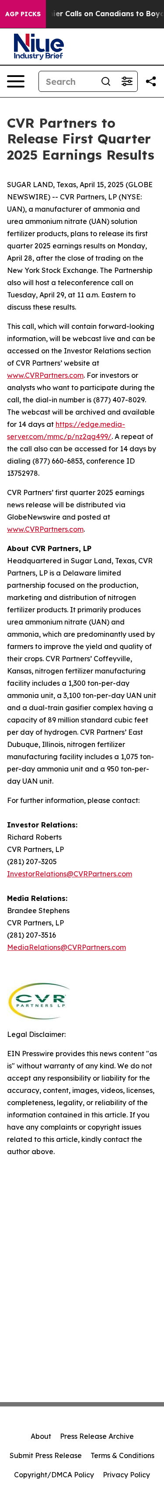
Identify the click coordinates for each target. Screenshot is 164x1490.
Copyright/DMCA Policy (54, 1474)
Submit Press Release (46, 1455)
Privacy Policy (126, 1474)
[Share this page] (151, 81)
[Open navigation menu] (15, 81)
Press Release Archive (97, 1436)
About (41, 1436)
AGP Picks (23, 14)
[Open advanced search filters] (126, 81)
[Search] (105, 81)
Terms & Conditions (122, 1455)
